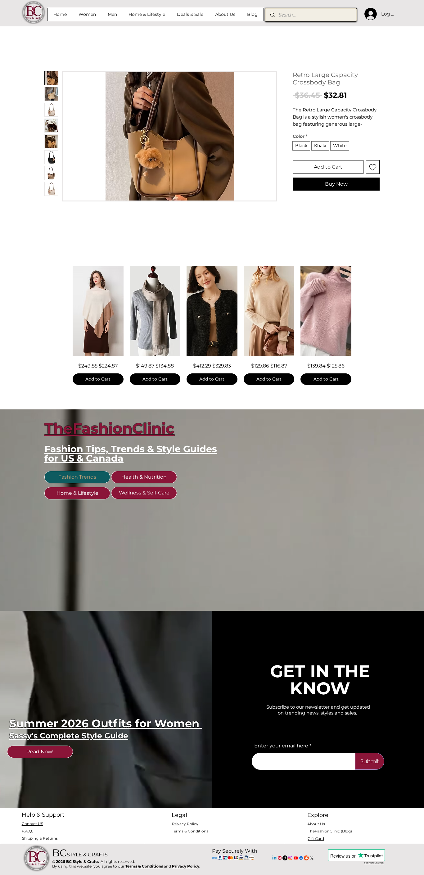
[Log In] (369, 14)
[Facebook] (301, 866)
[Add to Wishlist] (373, 175)
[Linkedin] (274, 866)
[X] (311, 866)
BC (80, 861)
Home (52, 50)
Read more (305, 132)
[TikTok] (284, 866)
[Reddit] (306, 866)
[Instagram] (290, 866)
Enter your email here (281, 754)
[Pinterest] (279, 866)
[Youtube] (295, 866)
